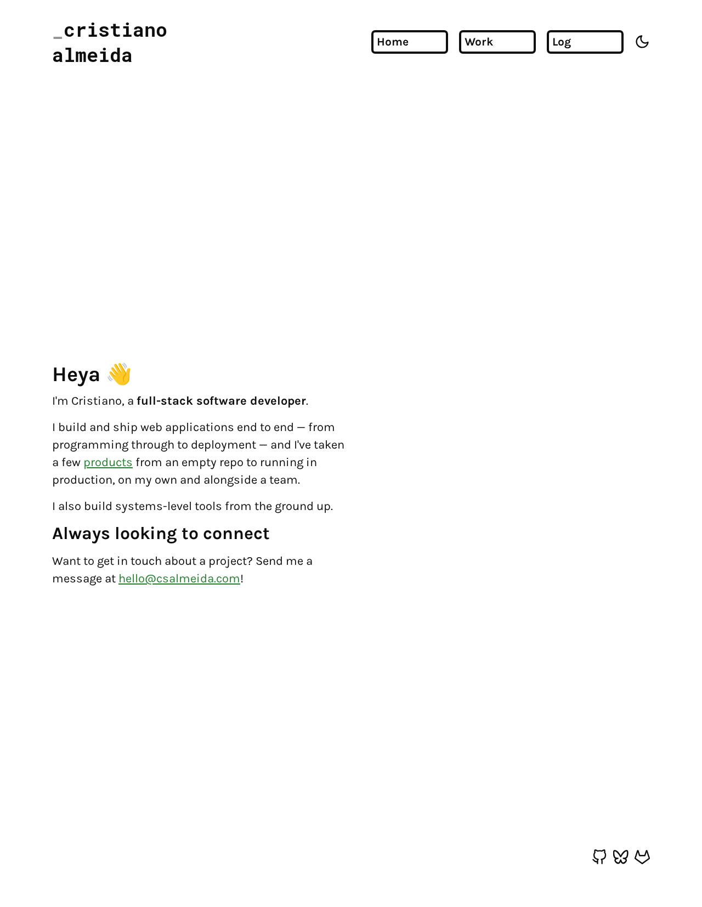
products (108, 462)
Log (561, 41)
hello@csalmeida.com (179, 578)
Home (393, 41)
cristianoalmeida (109, 41)
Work (479, 41)
